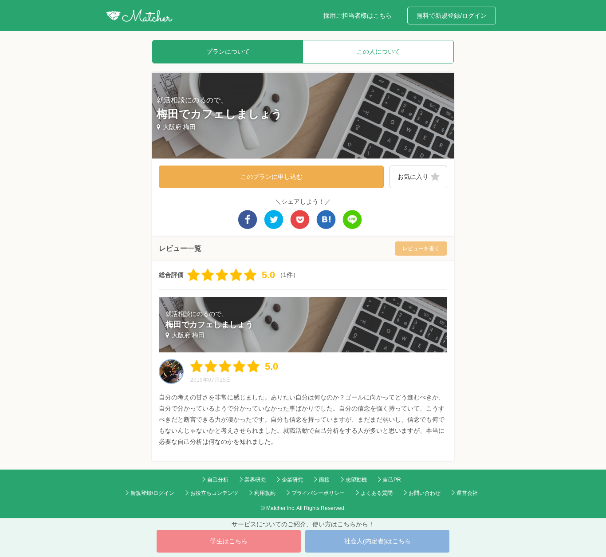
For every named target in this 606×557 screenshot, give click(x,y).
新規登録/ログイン (152, 493)
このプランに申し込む (271, 176)
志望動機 (356, 480)
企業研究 (292, 480)
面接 (324, 480)
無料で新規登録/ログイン (452, 15)
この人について (378, 51)
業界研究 (255, 480)
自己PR (392, 480)
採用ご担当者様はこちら (357, 15)
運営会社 (467, 493)
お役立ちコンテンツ (214, 493)
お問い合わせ (425, 493)
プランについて (228, 51)
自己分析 (217, 480)
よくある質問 (377, 493)
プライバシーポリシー (318, 493)
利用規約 (264, 493)
